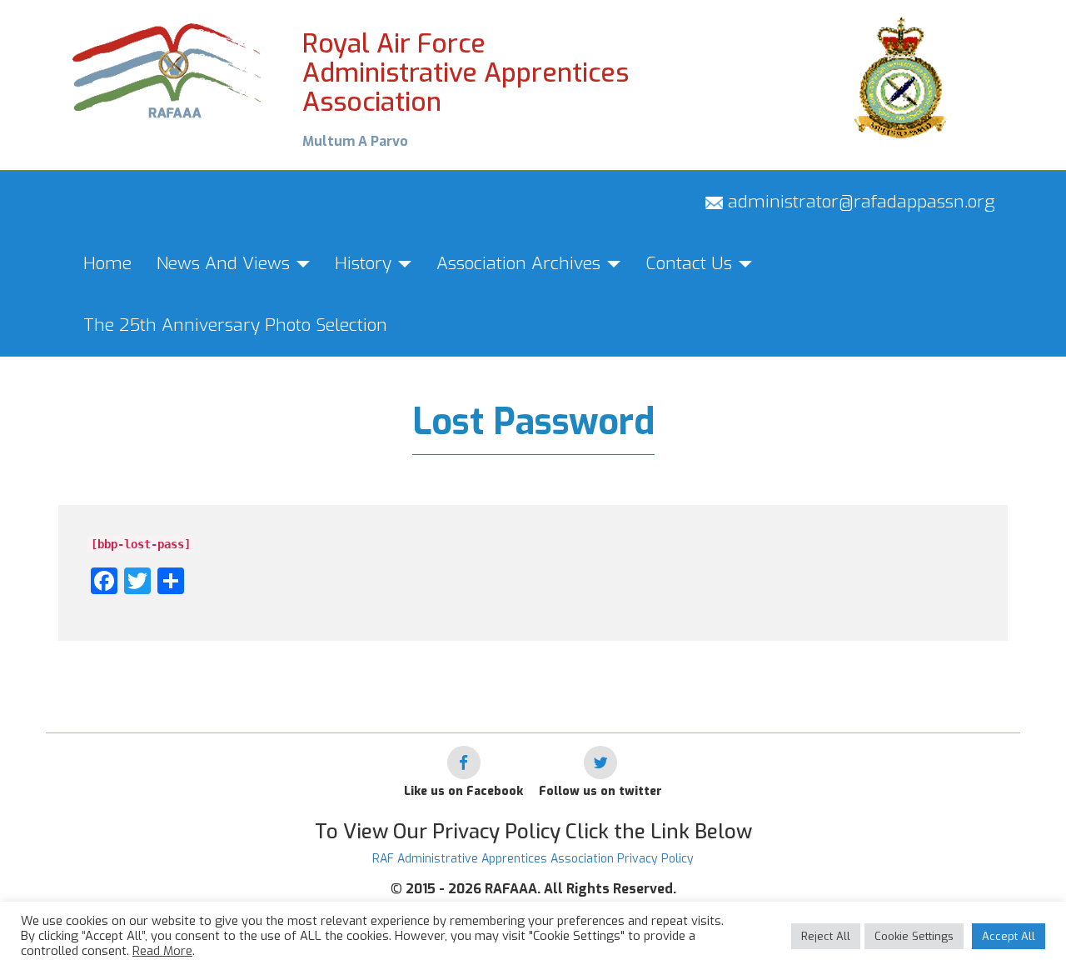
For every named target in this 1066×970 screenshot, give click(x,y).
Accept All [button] (1008, 936)
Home (107, 263)
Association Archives (520, 263)
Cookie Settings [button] (914, 936)
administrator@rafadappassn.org (859, 201)
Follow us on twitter (600, 791)
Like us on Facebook (463, 791)
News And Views (226, 263)
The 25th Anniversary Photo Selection (235, 325)
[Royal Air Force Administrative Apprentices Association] (167, 68)
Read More (162, 950)
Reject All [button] (825, 936)
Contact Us (691, 263)
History (365, 263)
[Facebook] (464, 762)
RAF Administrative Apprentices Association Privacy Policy (533, 859)
